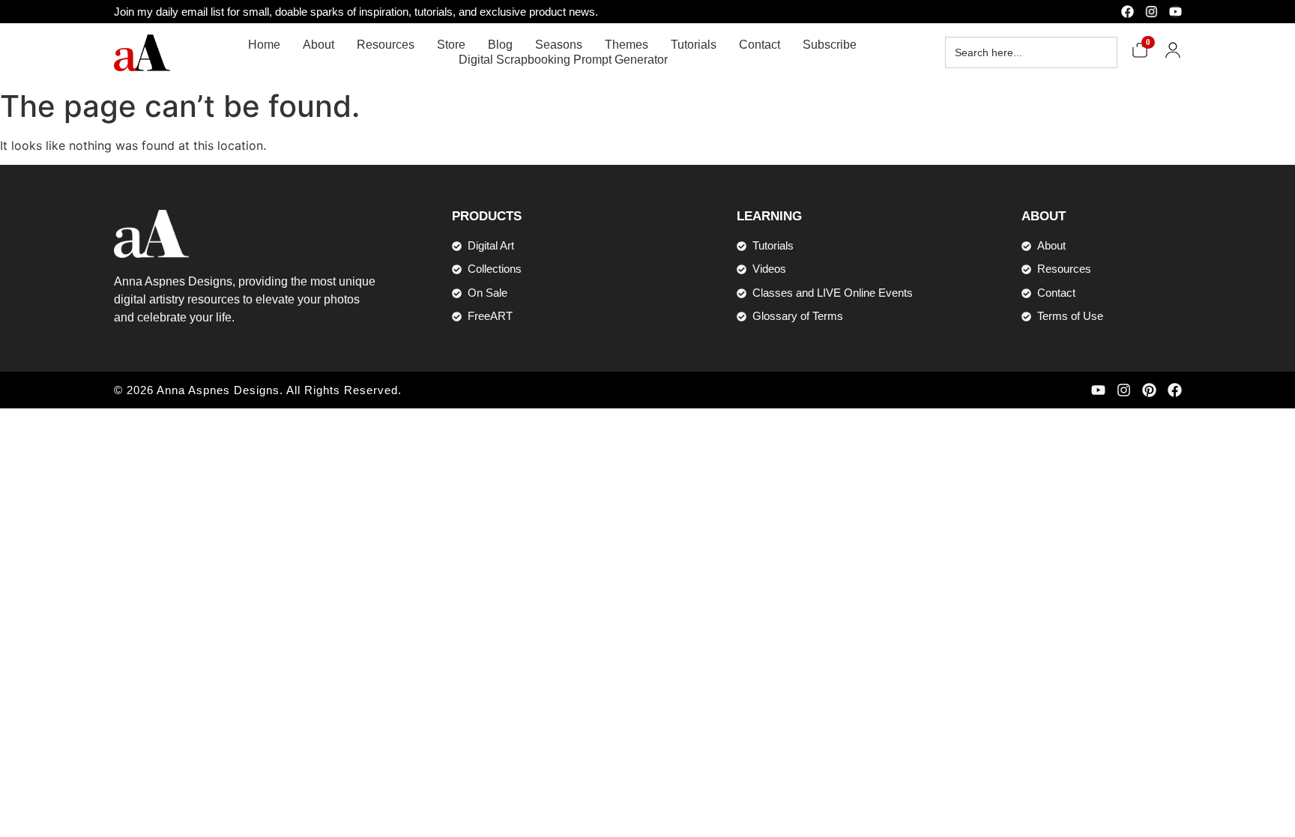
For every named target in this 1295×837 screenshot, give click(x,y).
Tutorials (693, 44)
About (318, 44)
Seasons (558, 44)
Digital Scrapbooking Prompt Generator (563, 59)
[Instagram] (1151, 11)
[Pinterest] (1149, 390)
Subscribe (830, 44)
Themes (626, 44)
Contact (759, 44)
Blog (500, 44)
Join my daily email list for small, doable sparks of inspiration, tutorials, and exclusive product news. (356, 11)
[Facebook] (1127, 11)
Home (264, 44)
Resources (385, 44)
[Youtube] (1175, 11)
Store (451, 44)
